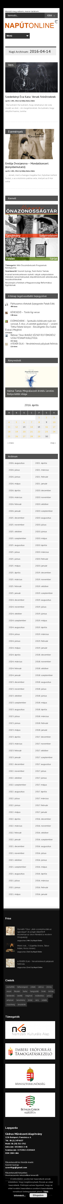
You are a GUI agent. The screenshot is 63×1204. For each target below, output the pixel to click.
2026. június (14, 476)
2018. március (42, 716)
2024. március (15, 661)
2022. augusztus (16, 791)
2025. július (14, 552)
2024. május (14, 647)
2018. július (40, 689)
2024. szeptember (17, 620)
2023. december (16, 682)
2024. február (15, 668)
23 (46, 431)
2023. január (15, 757)
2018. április (41, 709)
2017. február (41, 805)
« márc (11, 443)
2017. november (43, 743)
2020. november (43, 497)
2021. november (16, 853)
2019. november (43, 579)
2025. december (16, 517)
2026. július (14, 470)
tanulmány (20, 1000)
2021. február (41, 476)
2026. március (15, 497)
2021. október (15, 860)
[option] (31, 382)
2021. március (42, 470)
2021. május (14, 894)
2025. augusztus (16, 545)
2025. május (14, 565)
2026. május (14, 483)
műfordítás (39, 995)
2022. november (16, 771)
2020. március (42, 552)
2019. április (41, 627)
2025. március (15, 579)
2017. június (41, 778)
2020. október (41, 504)
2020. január (41, 565)
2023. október (15, 695)
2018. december (43, 654)
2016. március (42, 880)
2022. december (16, 764)
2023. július (14, 716)
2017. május (41, 784)
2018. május (41, 702)
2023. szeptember (17, 702)
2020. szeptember (44, 511)
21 (31, 431)
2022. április (14, 819)
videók (44, 1000)
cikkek (33, 987)
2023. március (15, 743)
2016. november (43, 825)
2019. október (41, 586)
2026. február (15, 504)
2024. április (14, 654)
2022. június (14, 805)
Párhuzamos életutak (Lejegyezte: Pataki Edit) (32, 303)
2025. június (14, 559)
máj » (53, 443)
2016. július (40, 853)
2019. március (42, 634)
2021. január (41, 483)
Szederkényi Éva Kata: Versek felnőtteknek (30, 96)
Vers (10, 65)
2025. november (16, 524)
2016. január (41, 894)
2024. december (16, 600)
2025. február (15, 586)
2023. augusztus (16, 709)
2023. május (14, 730)
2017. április (41, 791)
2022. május (14, 812)
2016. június (41, 860)
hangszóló (34, 991)
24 (54, 431)
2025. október (15, 531)
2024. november (16, 606)
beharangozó (22, 987)
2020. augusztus (43, 517)
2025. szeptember (17, 538)
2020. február (41, 559)
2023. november (16, 689)
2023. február (15, 750)
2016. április (41, 873)
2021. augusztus (16, 873)
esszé (9, 991)
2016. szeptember (44, 839)
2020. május (41, 538)
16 (46, 427)
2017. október (41, 750)
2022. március (15, 825)
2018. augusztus (43, 682)
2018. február (41, 723)
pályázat (10, 1000)
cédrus (41, 987)
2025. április (14, 572)
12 (16, 427)
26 (16, 436)
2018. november (43, 661)
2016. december (43, 819)
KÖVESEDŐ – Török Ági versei (25, 312)
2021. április (41, 463)
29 (39, 436)
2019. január (41, 647)
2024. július (14, 634)
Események (15, 132)
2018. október (41, 668)
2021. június (14, 887)
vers (37, 1000)
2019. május (41, 620)
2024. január (15, 675)
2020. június (41, 531)
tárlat (30, 1000)
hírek (43, 991)
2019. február (41, 641)
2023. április (14, 736)
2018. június (41, 695)
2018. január (41, 730)
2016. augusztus (43, 846)
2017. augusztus (43, 764)
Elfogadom (38, 1195)
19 (16, 431)
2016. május (41, 866)
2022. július (14, 798)
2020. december (43, 490)
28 (31, 436)
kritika (51, 991)
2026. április (14, 490)
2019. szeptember (44, 593)
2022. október (15, 778)
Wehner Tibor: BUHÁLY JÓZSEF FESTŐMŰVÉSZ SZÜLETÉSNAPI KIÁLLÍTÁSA (32, 337)
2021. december (16, 846)
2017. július (40, 771)
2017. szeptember (43, 757)
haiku (25, 991)
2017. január (41, 812)
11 (9, 427)
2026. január (15, 511)
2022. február (15, 832)
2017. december (43, 736)
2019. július (40, 606)
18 (9, 431)
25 (9, 436)
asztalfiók (10, 987)
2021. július (14, 880)
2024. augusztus (16, 627)
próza (49, 995)
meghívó (28, 995)
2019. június (41, 613)
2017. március (42, 798)
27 (24, 436)
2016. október (41, 832)
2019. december (43, 572)
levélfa (19, 995)
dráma (49, 987)
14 (31, 427)
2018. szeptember (44, 675)
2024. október (15, 613)
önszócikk (22, 1004)
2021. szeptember (17, 866)
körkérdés (10, 995)
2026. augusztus (16, 463)
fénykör (17, 991)
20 (24, 431)
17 (54, 427)
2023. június (14, 723)
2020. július (40, 524)
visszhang (11, 1004)
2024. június (14, 641)
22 (39, 431)
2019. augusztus (43, 600)
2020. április (41, 545)
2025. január (15, 593)
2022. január (15, 839)
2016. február (41, 887)
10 (54, 422)
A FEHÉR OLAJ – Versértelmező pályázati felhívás (34, 343)
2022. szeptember (17, 784)
